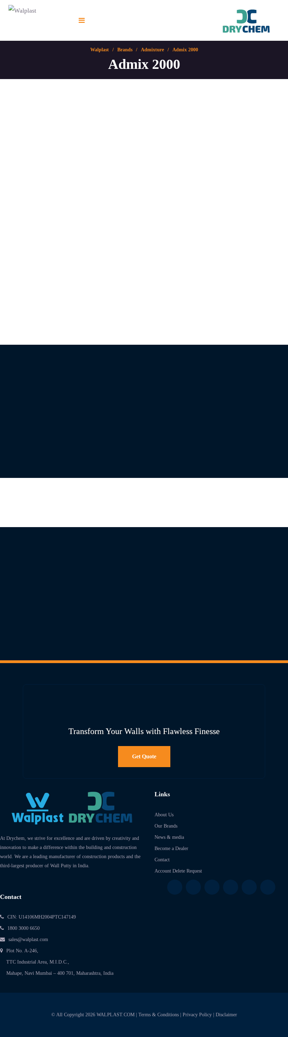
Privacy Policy (197, 1014)
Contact (162, 859)
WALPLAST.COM (116, 1014)
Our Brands (166, 826)
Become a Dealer (171, 848)
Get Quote (144, 756)
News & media (169, 837)
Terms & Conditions (158, 1014)
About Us (164, 814)
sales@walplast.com (28, 939)
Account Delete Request (178, 871)
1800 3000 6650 (23, 928)
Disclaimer (226, 1014)
